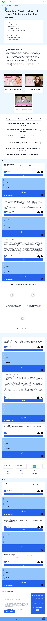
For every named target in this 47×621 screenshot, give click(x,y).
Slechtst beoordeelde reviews (15, 34)
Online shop (10, 5)
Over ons (9, 619)
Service (33, 598)
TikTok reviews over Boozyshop (15, 32)
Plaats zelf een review (13, 39)
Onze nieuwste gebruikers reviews (16, 30)
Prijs (32, 600)
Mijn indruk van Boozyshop (14, 24)
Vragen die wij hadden (13, 28)
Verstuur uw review (9, 611)
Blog (3, 619)
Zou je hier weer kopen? (37, 607)
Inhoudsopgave (10, 23)
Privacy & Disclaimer (18, 619)
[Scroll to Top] (44, 618)
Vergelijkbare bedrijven (13, 35)
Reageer (23, 175)
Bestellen (33, 595)
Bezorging (34, 603)
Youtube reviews (11, 26)
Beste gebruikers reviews (13, 37)
